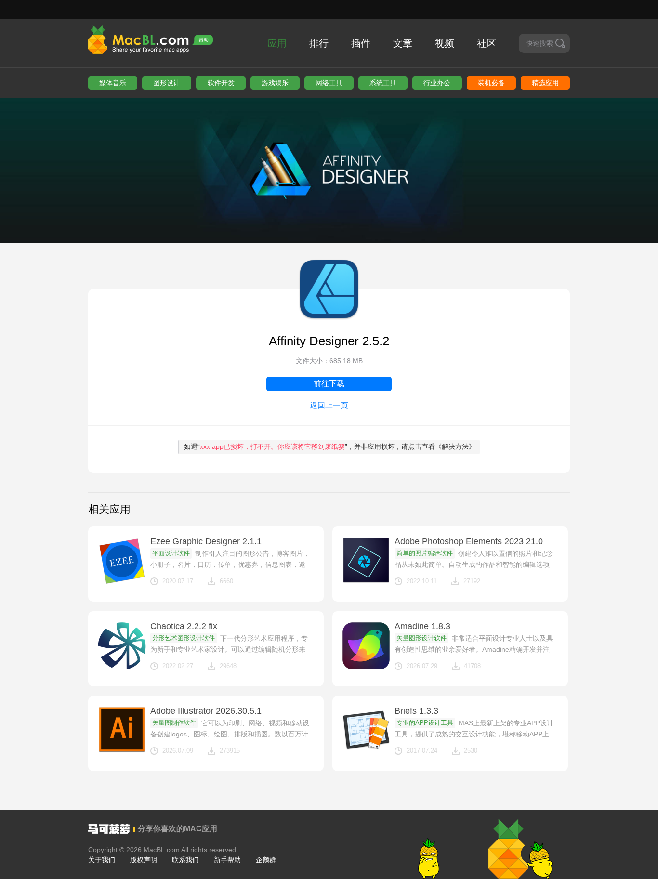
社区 (486, 43)
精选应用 (545, 83)
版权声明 (143, 860)
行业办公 (436, 83)
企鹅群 (266, 860)
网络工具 (329, 83)
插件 (360, 43)
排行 (319, 43)
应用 (277, 43)
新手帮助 (227, 860)
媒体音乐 (112, 83)
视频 (444, 43)
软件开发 (221, 83)
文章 (402, 43)
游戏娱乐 (275, 83)
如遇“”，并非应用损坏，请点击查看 (329, 446)
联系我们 (185, 860)
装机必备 (491, 83)
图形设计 (166, 83)
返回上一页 (329, 405)
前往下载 (329, 384)
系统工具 (382, 83)
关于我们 (101, 860)
